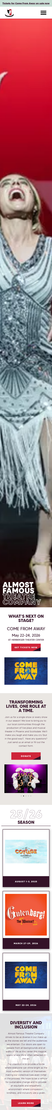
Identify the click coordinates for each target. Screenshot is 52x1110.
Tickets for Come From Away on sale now (26, 3)
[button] (43, 12)
